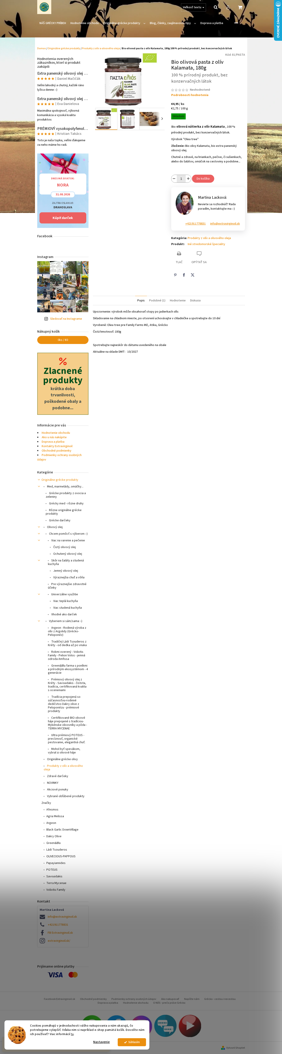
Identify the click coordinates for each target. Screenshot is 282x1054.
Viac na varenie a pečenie (68, 540)
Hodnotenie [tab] (178, 300)
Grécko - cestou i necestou (220, 999)
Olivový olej (54, 527)
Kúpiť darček (63, 217)
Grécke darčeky (59, 520)
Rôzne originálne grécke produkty (64, 512)
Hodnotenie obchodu (56, 433)
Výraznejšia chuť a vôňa (68, 577)
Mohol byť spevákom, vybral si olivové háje (64, 751)
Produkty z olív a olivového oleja (63, 768)
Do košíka (203, 178)
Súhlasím (134, 1042)
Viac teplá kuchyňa (65, 601)
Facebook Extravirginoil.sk (59, 999)
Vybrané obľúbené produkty (65, 796)
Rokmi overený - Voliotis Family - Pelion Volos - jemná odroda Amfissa (66, 655)
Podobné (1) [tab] (157, 300)
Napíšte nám (192, 999)
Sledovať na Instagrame (66, 319)
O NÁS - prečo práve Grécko (169, 1003)
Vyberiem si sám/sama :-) (65, 621)
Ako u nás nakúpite (54, 437)
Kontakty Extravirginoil (57, 446)
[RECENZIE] (165, 1026)
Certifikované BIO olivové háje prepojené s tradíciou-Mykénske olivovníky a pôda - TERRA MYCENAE (67, 723)
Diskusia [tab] (195, 300)
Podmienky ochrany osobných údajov (133, 999)
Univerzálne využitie (64, 594)
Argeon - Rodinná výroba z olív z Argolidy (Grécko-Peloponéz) (67, 631)
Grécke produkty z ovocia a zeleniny (66, 495)
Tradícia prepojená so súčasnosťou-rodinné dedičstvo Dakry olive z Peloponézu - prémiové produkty (64, 704)
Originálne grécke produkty (59, 480)
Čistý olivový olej (64, 547)
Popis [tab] (141, 300)
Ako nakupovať (170, 999)
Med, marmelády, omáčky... (64, 486)
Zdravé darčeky (57, 776)
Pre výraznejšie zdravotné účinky (67, 586)
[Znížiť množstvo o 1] (174, 178)
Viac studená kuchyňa (67, 608)
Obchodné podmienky (56, 450)
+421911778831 (58, 925)
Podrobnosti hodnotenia (189, 95)
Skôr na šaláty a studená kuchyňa (66, 562)
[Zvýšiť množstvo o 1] (188, 178)
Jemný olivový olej (65, 571)
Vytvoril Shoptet (235, 1048)
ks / (63, 340)
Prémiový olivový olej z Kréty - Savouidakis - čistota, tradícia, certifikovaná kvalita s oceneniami (67, 684)
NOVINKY (52, 783)
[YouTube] (190, 1026)
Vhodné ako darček (64, 614)
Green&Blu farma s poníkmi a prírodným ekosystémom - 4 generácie (68, 669)
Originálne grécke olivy (62, 759)
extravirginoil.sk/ (59, 941)
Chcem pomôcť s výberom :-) (68, 534)
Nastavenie (101, 1042)
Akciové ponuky (57, 789)
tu (72, 1034)
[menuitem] (52, 23)
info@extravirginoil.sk (62, 917)
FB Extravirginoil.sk (60, 933)
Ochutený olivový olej (67, 554)
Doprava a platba (53, 442)
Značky (46, 803)
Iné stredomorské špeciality (206, 244)
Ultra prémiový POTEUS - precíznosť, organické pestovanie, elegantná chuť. (66, 739)
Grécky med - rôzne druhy (66, 503)
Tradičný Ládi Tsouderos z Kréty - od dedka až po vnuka (67, 643)
